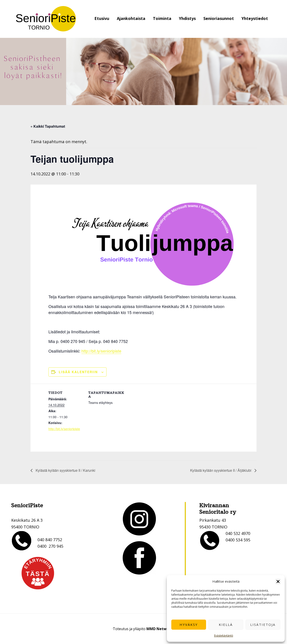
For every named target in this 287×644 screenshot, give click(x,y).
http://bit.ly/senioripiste (101, 351)
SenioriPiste (46, 19)
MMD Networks (160, 628)
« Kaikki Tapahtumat (47, 126)
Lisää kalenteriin (78, 372)
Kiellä (226, 624)
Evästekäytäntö (223, 636)
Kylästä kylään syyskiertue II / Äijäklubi (221, 470)
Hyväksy (189, 624)
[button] (278, 581)
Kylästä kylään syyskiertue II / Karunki (65, 470)
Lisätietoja (262, 624)
